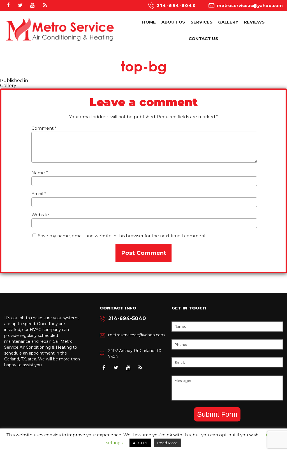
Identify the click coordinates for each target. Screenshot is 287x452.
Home (149, 22)
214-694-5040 (176, 5)
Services (201, 22)
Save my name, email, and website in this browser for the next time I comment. (122, 235)
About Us (173, 22)
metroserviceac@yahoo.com (250, 5)
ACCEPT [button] (140, 443)
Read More (167, 443)
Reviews (254, 22)
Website (40, 214)
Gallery (228, 22)
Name (39, 172)
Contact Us (203, 38)
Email (38, 193)
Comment (44, 128)
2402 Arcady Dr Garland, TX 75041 (134, 353)
